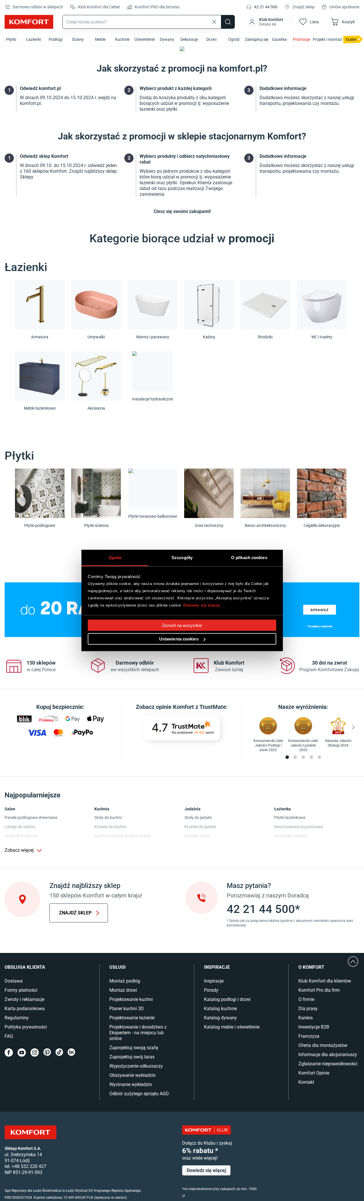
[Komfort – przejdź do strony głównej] (30, 1132)
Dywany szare (196, 836)
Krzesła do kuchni (110, 826)
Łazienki (33, 39)
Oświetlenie (144, 39)
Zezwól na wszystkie (182, 625)
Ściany (78, 39)
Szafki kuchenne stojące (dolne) (122, 836)
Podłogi (55, 39)
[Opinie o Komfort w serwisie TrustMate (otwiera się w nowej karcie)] (181, 727)
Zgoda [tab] (114, 557)
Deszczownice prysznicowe (298, 826)
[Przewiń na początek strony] (353, 961)
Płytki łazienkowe (289, 817)
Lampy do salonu (20, 826)
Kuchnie (122, 39)
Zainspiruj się (256, 39)
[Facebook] (9, 1052)
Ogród (233, 39)
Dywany (167, 39)
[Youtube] (22, 1052)
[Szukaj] (228, 22)
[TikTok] (59, 1052)
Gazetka (279, 39)
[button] (266, 22)
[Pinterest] (47, 1052)
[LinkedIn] (71, 1052)
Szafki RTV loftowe (21, 836)
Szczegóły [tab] (182, 557)
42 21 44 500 (265, 7)
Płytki (11, 39)
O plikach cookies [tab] (249, 557)
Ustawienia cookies (179, 638)
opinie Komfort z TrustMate (191, 706)
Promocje (301, 39)
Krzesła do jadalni (200, 826)
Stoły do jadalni (198, 817)
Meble (100, 39)
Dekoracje (189, 39)
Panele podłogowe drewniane (31, 817)
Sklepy (26, 177)
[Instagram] (35, 1052)
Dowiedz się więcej (201, 605)
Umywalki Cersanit (290, 836)
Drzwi (211, 39)
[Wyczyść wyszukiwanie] (214, 22)
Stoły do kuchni (108, 817)
